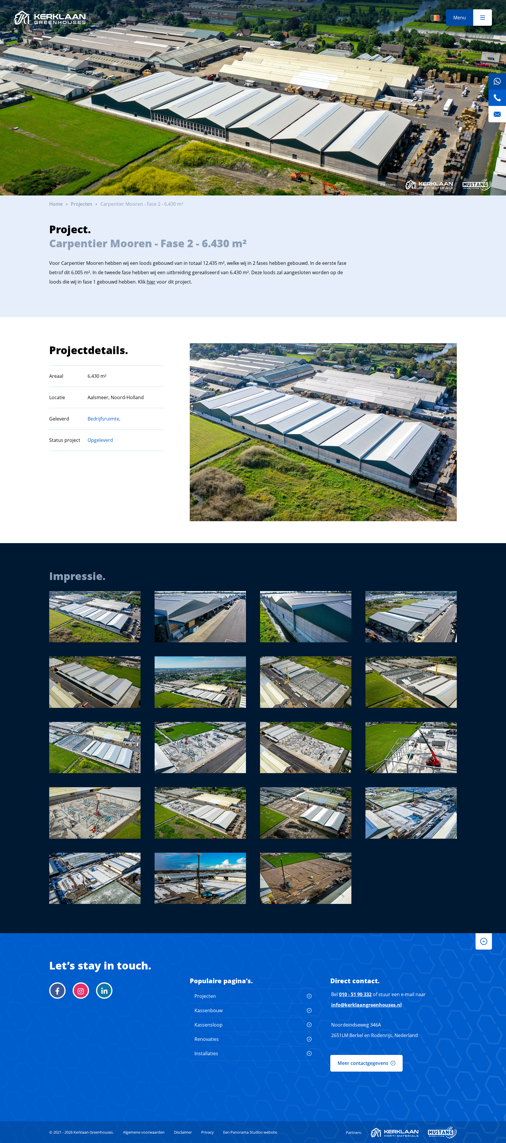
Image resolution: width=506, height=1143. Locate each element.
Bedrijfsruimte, (104, 419)
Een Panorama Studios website (250, 1132)
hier (151, 282)
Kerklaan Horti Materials (429, 184)
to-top (484, 941)
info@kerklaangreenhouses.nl (366, 1005)
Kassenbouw (208, 1010)
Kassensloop (208, 1025)
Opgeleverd (100, 440)
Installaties (206, 1053)
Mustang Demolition (476, 184)
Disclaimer (183, 1132)
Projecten (205, 996)
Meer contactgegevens (363, 1063)
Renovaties (206, 1039)
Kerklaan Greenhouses (50, 18)
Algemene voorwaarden (144, 1132)
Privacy (207, 1132)
